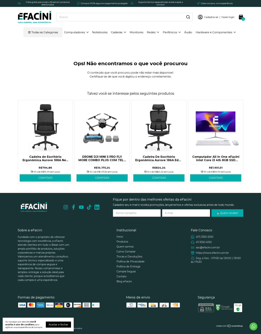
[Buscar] (188, 17)
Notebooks (99, 32)
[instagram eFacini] (66, 207)
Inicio (119, 236)
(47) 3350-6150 (204, 236)
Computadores (74, 32)
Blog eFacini (124, 281)
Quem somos (125, 246)
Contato (121, 276)
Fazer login (228, 17)
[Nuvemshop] (229, 326)
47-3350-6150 (204, 242)
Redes (151, 32)
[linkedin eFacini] (97, 207)
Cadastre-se (211, 17)
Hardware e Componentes (214, 32)
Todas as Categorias (44, 32)
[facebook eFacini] (73, 207)
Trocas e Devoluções (129, 256)
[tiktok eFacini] (89, 207)
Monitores (136, 32)
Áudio (188, 32)
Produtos (122, 241)
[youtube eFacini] (81, 207)
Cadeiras (116, 32)
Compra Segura (126, 271)
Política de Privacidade (130, 261)
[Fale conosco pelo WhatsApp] (253, 326)
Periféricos (170, 32)
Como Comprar (125, 251)
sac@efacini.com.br (208, 247)
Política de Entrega (128, 266)
